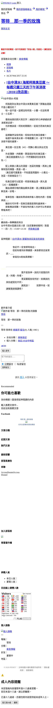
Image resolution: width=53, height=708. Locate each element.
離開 (15, 703)
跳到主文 (5, 28)
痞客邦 (16, 330)
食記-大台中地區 (26, 341)
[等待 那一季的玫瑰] (26, 422)
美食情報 (23, 59)
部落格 (10, 68)
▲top (3, 345)
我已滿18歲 (6, 703)
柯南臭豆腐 (33, 229)
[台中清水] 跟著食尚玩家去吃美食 (28, 239)
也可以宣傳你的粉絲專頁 (26, 424)
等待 (3, 314)
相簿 (9, 64)
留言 (22, 330)
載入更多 (5, 351)
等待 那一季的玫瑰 (20, 21)
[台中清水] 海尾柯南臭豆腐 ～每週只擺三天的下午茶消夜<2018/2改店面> (28, 87)
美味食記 (22, 337)
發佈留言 (5, 367)
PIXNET (13, 667)
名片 (9, 71)
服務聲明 (29, 670)
